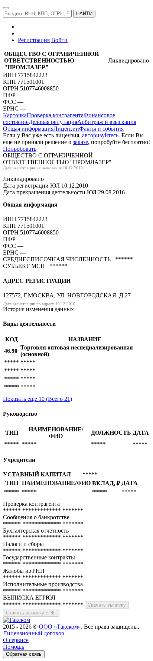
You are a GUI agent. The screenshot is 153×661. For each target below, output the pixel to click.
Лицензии (66, 128)
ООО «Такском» (60, 626)
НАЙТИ (84, 13)
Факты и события (101, 128)
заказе (80, 142)
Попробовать (19, 149)
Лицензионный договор (33, 633)
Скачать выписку (107, 605)
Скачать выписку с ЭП (31, 613)
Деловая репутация (53, 122)
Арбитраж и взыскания (106, 122)
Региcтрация (34, 40)
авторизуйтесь (100, 135)
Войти (59, 40)
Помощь (13, 647)
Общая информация (28, 128)
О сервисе (16, 640)
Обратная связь (24, 654)
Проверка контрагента (55, 115)
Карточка (15, 115)
